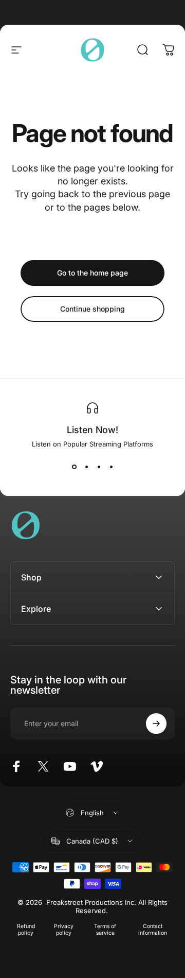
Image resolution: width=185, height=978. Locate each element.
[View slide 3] (98, 466)
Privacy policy (63, 929)
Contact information (152, 929)
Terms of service (105, 929)
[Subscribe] (156, 723)
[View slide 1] (74, 466)
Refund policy (26, 929)
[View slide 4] (111, 466)
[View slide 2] (86, 466)
